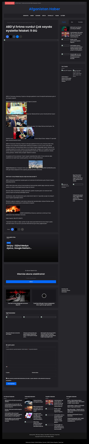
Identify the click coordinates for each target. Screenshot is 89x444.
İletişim (63, 15)
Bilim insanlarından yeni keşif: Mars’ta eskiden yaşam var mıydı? (38, 409)
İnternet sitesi (35, 372)
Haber (32, 15)
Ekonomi (38, 15)
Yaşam (57, 15)
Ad (7, 366)
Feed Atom (52, 434)
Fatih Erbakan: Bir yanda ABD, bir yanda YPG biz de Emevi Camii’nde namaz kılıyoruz (76, 35)
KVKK (48, 442)
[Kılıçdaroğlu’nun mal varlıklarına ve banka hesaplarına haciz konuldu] (65, 56)
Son (72, 22)
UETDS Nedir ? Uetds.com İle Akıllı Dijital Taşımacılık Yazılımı (66, 79)
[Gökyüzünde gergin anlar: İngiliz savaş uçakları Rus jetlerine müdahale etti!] (78, 189)
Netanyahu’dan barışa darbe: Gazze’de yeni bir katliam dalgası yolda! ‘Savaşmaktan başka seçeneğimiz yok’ (48, 335)
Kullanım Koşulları (54, 442)
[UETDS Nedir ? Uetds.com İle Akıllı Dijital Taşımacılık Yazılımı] (67, 72)
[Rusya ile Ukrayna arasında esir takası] (13, 324)
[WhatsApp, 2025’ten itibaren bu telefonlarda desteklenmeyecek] (28, 423)
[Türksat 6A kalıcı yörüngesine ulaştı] (28, 402)
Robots (42, 434)
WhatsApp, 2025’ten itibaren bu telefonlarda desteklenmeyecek (38, 424)
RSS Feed (38, 434)
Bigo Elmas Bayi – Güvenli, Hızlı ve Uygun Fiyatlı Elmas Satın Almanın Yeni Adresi (32, 3)
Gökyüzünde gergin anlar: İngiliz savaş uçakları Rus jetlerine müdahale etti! (78, 198)
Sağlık (44, 15)
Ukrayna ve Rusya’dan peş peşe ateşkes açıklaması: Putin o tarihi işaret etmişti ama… (30, 335)
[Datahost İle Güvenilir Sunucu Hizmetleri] (67, 236)
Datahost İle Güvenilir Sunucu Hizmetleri (66, 290)
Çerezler (44, 442)
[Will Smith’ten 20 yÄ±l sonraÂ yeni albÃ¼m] (65, 29)
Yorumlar (80, 22)
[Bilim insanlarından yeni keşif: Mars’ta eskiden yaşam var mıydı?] (28, 408)
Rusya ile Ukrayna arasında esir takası (13, 333)
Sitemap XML (32, 434)
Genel (8, 242)
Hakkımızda (28, 442)
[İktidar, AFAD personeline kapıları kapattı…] (65, 41)
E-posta (8, 372)
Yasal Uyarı (61, 442)
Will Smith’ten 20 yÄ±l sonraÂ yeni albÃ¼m (75, 28)
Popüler (64, 22)
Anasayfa (25, 15)
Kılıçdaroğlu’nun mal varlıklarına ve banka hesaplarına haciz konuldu (75, 56)
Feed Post (57, 434)
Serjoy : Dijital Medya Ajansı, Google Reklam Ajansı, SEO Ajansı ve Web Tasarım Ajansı (20, 249)
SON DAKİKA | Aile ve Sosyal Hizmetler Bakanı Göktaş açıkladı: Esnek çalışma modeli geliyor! (76, 48)
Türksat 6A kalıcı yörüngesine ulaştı (38, 401)
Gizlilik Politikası (38, 442)
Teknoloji (50, 15)
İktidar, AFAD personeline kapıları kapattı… (75, 41)
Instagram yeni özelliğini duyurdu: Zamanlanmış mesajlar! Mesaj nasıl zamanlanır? (38, 416)
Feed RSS (47, 434)
